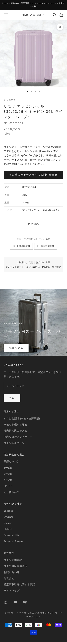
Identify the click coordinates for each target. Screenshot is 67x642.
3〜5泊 (8, 474)
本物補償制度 (47, 246)
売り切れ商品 (11, 492)
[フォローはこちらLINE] (25, 602)
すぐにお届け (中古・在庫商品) (22, 418)
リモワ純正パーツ (14, 443)
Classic (8, 523)
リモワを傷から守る (15, 424)
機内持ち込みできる (15, 431)
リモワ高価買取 (13, 560)
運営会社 (9, 578)
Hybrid (8, 529)
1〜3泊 (8, 467)
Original (8, 517)
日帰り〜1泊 (11, 461)
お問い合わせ (11, 572)
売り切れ (33, 224)
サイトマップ (11, 590)
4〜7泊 (8, 480)
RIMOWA (10, 100)
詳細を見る (16, 348)
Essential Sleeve (13, 541)
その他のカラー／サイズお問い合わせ (33, 174)
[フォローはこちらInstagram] (5, 602)
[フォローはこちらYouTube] (15, 602)
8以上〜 (8, 486)
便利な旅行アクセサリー (18, 437)
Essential (9, 511)
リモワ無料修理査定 (15, 566)
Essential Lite (11, 535)
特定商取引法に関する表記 (19, 584)
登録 (12, 398)
